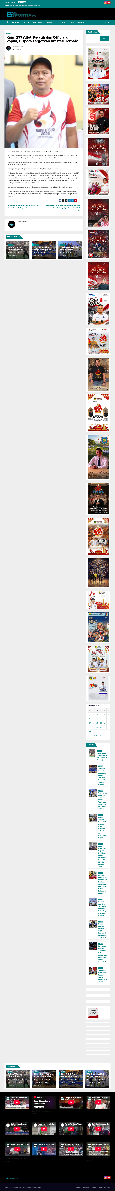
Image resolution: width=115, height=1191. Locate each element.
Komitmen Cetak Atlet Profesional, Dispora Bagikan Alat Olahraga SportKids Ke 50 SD (63, 206)
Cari (104, 38)
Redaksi (24, 5)
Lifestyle (50, 22)
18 (101, 723)
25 (101, 727)
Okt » (100, 735)
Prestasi (61, 22)
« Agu (96, 735)
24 (97, 727)
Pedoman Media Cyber (34, 5)
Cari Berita (92, 32)
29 (90, 731)
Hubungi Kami (17, 5)
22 (90, 727)
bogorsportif (19, 47)
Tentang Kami (8, 5)
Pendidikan (37, 22)
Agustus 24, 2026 (15, 1079)
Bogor (26, 22)
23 (93, 727)
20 (108, 723)
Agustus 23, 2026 (41, 1079)
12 (104, 719)
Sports (81, 22)
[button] (105, 22)
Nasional (16, 22)
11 (101, 719)
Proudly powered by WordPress (12, 1187)
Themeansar (38, 1187)
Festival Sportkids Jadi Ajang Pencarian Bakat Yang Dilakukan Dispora (102, 908)
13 (108, 719)
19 (104, 723)
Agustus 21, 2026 (94, 1079)
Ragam (71, 22)
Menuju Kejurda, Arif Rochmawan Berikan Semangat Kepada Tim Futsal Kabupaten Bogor (102, 884)
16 (93, 723)
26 (104, 727)
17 (97, 723)
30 (93, 731)
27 (108, 727)
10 (97, 719)
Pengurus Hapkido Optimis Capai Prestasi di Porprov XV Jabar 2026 (102, 930)
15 (90, 723)
